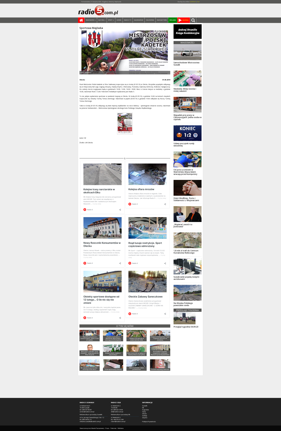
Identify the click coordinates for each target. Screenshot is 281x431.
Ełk (143, 408)
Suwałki (144, 406)
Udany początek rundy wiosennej (184, 144)
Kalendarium (138, 20)
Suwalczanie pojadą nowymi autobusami (186, 278)
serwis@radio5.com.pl (87, 412)
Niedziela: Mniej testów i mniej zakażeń (185, 89)
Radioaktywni (162, 20)
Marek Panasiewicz (97, 428)
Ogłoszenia (150, 20)
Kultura (101, 20)
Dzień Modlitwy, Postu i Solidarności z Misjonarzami (186, 199)
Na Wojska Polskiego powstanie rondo (183, 304)
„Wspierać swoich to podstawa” (183, 225)
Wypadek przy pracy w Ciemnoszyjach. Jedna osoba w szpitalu (188, 117)
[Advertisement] (140, 389)
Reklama (120, 428)
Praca (107, 428)
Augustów (145, 410)
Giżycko (144, 418)
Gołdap (144, 416)
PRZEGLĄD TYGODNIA (187, 310)
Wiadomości (90, 20)
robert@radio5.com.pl (118, 421)
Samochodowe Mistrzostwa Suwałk (186, 63)
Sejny (144, 412)
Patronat (113, 428)
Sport (110, 20)
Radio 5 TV (127, 20)
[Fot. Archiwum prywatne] (124, 52)
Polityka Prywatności (149, 422)
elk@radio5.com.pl (117, 412)
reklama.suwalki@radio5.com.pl (90, 421)
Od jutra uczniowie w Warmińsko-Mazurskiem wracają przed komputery (185, 171)
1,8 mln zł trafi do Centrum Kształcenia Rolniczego (186, 251)
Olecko (144, 414)
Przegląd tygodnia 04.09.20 (186, 326)
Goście (119, 20)
